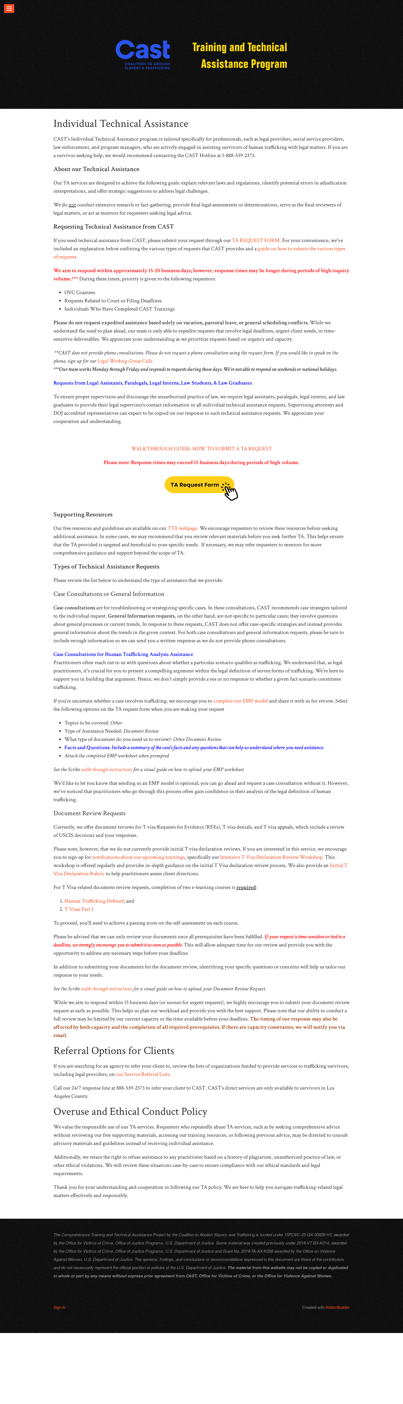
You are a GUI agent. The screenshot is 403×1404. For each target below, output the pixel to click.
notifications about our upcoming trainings (138, 857)
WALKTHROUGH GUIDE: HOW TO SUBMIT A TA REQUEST (201, 448)
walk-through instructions (106, 769)
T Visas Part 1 (78, 909)
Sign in (59, 1307)
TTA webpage (182, 528)
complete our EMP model (240, 700)
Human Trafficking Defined (94, 901)
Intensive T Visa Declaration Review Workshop (271, 857)
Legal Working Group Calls (124, 361)
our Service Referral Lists (142, 1074)
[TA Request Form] (201, 488)
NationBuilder (338, 1307)
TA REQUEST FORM (256, 240)
